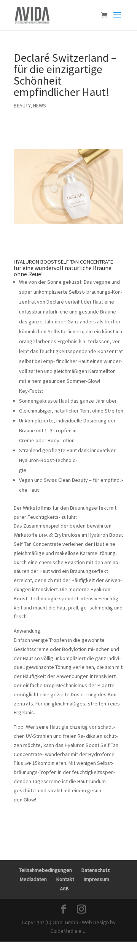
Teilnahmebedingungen (45, 870)
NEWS (39, 105)
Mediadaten (33, 879)
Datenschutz (95, 870)
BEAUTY (22, 105)
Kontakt (65, 879)
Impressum (96, 879)
